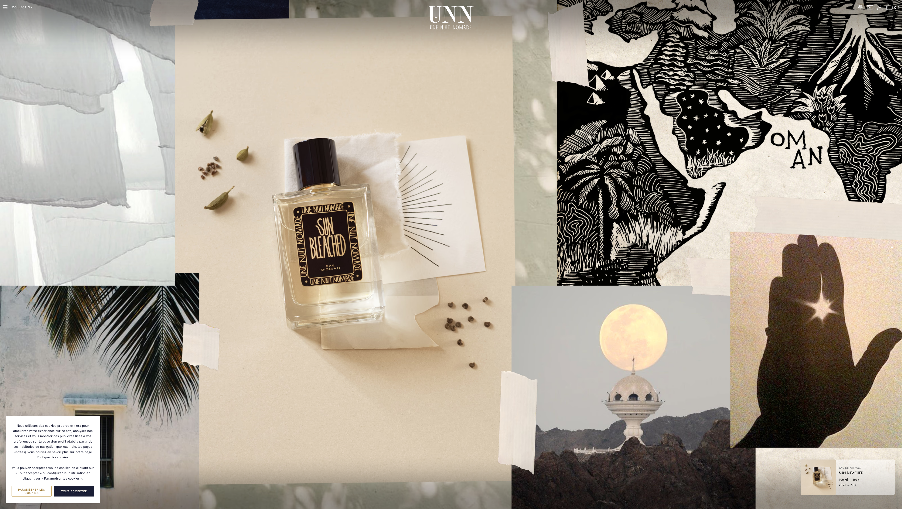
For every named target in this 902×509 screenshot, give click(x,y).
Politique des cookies (52, 457)
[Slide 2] (892, 251)
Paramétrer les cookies (31, 491)
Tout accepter (74, 491)
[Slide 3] (892, 254)
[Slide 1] (892, 247)
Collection (22, 7)
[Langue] (860, 7)
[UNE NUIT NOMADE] (451, 17)
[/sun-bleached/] (451, 254)
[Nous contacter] (870, 7)
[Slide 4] (892, 258)
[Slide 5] (892, 261)
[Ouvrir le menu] (5, 7)
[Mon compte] (880, 7)
